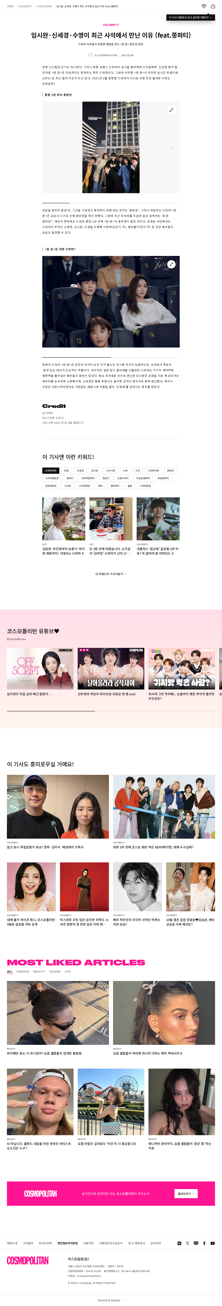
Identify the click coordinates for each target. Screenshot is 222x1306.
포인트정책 (45, 1243)
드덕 (137, 470)
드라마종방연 (52, 478)
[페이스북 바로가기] (204, 1243)
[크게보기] (171, 110)
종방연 (170, 470)
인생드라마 (122, 478)
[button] (171, 147)
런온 (66, 470)
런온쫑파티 (163, 478)
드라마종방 (84, 485)
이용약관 (88, 1243)
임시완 (94, 470)
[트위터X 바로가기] (187, 1243)
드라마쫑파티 (88, 478)
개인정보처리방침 (67, 1243)
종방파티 (115, 485)
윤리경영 (156, 1243)
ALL (9, 971)
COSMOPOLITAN (108, 55)
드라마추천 (50, 470)
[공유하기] (213, 6)
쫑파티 (70, 478)
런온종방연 (50, 485)
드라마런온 (145, 485)
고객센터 (28, 1243)
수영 (125, 470)
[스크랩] (204, 6)
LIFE (68, 971)
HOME (10, 6)
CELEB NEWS (44, 6)
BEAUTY (39, 971)
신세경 (80, 470)
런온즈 (106, 478)
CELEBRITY (25, 6)
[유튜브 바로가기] (212, 1243)
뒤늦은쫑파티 (143, 478)
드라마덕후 (153, 470)
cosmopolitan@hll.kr (88, 1276)
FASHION (23, 971)
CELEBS (55, 971)
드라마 (67, 485)
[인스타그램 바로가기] (179, 1243)
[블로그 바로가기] (196, 1243)
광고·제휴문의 (136, 1243)
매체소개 (12, 1243)
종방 (100, 485)
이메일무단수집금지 (111, 1243)
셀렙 (129, 485)
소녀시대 (110, 470)
